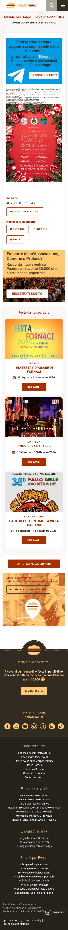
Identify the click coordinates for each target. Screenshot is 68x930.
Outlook (19, 229)
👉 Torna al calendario (34, 563)
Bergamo (50, 22)
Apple (16, 239)
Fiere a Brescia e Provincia (34, 795)
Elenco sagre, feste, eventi (34, 757)
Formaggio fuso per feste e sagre (34, 846)
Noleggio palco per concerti (34, 864)
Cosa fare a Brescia (34, 773)
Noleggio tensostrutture (34, 868)
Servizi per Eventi (34, 857)
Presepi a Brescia (34, 769)
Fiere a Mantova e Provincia (34, 803)
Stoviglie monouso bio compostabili (34, 876)
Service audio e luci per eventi (34, 872)
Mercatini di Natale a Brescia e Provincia (34, 819)
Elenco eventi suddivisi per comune (34, 761)
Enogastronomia (34, 831)
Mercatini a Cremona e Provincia (34, 811)
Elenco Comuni (34, 765)
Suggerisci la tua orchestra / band (34, 892)
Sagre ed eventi (34, 746)
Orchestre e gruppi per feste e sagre (34, 888)
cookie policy (34, 920)
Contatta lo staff (34, 777)
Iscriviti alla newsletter (28, 589)
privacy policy (12, 920)
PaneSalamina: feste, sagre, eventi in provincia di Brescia (21, 5)
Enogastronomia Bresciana (34, 838)
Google (42, 229)
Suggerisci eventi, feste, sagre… (34, 752)
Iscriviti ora (34, 691)
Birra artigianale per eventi (34, 842)
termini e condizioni (16, 923)
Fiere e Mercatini (34, 788)
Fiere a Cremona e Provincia (34, 799)
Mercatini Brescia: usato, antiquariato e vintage (34, 807)
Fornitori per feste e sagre (34, 884)
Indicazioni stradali (24, 211)
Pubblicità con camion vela (34, 880)
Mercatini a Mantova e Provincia (34, 815)
